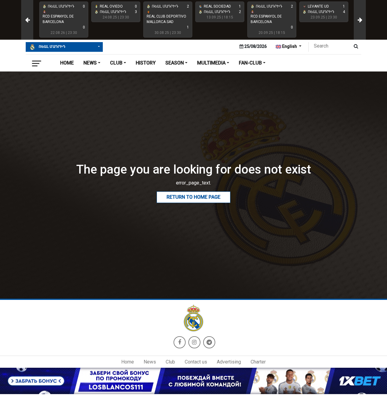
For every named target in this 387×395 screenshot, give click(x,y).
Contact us (196, 362)
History (146, 63)
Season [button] (174, 63)
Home (67, 63)
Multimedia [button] (211, 63)
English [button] (289, 46)
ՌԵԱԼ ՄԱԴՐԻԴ (51, 47)
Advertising (229, 362)
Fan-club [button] (250, 63)
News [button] (90, 63)
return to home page (193, 197)
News (150, 362)
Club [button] (116, 63)
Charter (258, 362)
